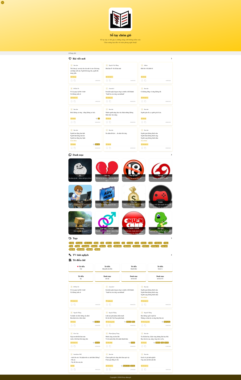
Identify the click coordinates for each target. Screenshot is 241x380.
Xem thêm (73, 141)
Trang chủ (73, 53)
